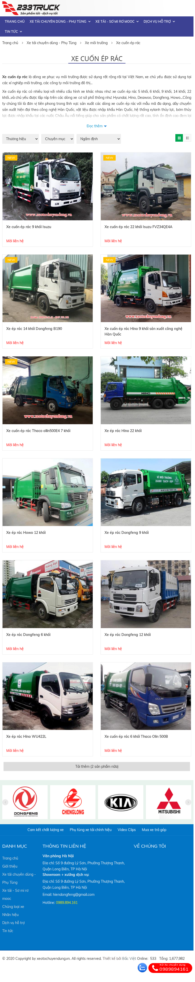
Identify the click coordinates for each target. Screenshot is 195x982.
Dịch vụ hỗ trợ (157, 21)
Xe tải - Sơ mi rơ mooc (115, 21)
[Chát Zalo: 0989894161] (142, 968)
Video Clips (127, 829)
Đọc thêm (95, 126)
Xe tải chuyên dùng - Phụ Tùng (58, 21)
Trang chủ (15, 21)
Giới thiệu (9, 866)
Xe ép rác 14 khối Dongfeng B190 (34, 328)
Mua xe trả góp (154, 829)
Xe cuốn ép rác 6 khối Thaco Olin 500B (136, 736)
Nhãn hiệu (10, 914)
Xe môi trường (96, 43)
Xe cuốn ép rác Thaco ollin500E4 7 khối (38, 430)
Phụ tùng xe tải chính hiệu (91, 829)
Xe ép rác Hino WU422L (26, 736)
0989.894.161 (67, 902)
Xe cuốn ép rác (128, 43)
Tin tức (11, 31)
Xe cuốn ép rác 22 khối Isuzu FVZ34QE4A (138, 227)
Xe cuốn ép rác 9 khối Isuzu (28, 227)
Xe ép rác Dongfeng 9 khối (127, 532)
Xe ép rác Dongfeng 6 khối (28, 634)
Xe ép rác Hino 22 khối (123, 430)
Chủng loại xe (13, 906)
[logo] (31, 4)
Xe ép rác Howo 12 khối (26, 532)
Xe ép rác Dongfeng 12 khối (128, 634)
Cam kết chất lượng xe (45, 829)
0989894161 (173, 967)
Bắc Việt (129, 958)
